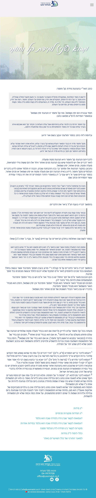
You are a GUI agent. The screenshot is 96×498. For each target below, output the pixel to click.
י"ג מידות (78, 408)
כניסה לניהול (15, 489)
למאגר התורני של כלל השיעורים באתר (63, 438)
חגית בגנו (55, 492)
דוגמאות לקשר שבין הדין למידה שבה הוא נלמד (59, 418)
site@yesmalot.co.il (31, 489)
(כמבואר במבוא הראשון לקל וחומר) (67, 338)
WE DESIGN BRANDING (36, 492)
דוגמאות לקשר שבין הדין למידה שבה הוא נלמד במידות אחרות (51, 423)
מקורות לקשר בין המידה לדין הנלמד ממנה (61, 428)
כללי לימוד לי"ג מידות (71, 433)
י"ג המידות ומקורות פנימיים (69, 413)
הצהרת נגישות (62, 489)
